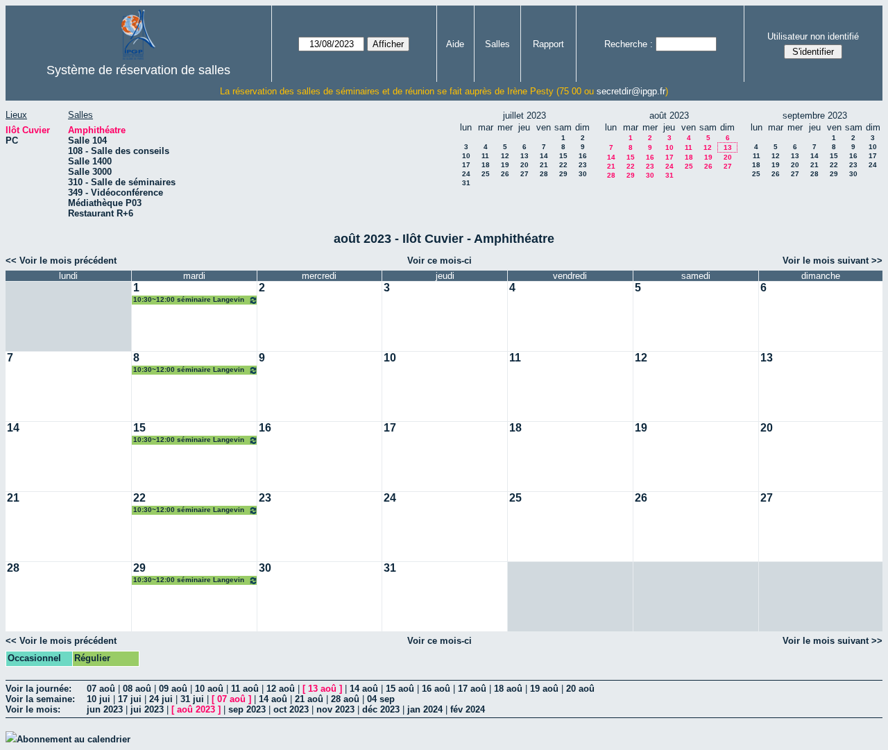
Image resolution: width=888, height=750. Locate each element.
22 (563, 165)
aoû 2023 (196, 709)
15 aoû (400, 688)
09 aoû (173, 688)
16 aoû (436, 688)
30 (583, 174)
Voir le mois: (33, 709)
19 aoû (544, 688)
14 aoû (364, 688)
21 (544, 165)
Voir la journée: (38, 688)
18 (485, 165)
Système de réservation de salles (138, 70)
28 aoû (345, 699)
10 (466, 156)
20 (524, 165)
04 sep (381, 699)
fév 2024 (467, 709)
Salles (497, 44)
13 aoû (322, 688)
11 (485, 156)
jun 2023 (105, 709)
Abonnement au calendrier (73, 739)
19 (505, 165)
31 (466, 183)
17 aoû (472, 688)
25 (485, 174)
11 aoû (245, 688)
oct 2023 (291, 709)
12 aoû (280, 688)
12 (505, 156)
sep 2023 (247, 709)
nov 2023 (335, 709)
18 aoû (508, 688)
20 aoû (580, 688)
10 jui (98, 699)
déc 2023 (381, 709)
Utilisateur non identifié (813, 36)
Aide (455, 44)
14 (544, 156)
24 (466, 174)
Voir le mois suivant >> (832, 260)
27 (524, 174)
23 (583, 165)
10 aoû (209, 688)
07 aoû (101, 688)
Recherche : (628, 44)
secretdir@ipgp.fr (631, 91)
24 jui (161, 699)
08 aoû (137, 688)
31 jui (192, 699)
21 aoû (309, 699)
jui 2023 (147, 709)
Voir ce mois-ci (439, 260)
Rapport (548, 44)
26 (505, 174)
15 (563, 156)
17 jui (130, 699)
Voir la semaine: (40, 699)
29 (563, 174)
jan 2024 (425, 709)
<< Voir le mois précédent (61, 260)
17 (466, 165)
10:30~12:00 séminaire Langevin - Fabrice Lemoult (188, 300)
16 (583, 156)
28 (544, 174)
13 (524, 156)
